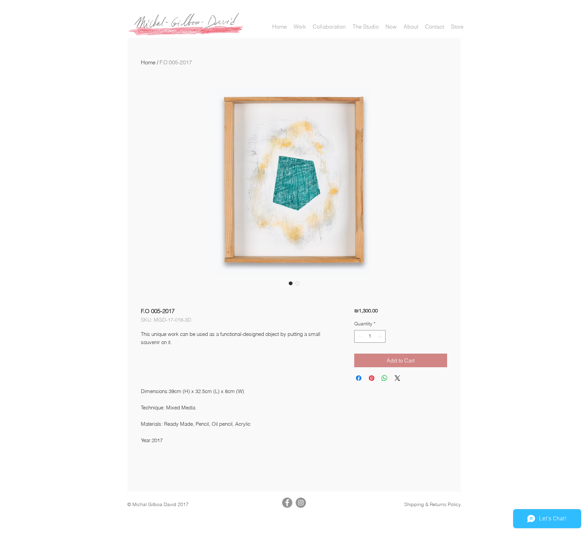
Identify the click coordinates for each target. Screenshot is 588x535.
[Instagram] (301, 503)
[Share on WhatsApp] (384, 378)
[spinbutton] (370, 336)
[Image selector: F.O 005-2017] (290, 283)
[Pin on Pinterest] (372, 378)
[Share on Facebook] (359, 378)
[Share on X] (397, 378)
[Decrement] (359, 336)
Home (148, 62)
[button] (299, 27)
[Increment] (380, 336)
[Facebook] (287, 503)
